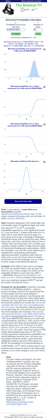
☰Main (8, 1)
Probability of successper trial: (16, 24)
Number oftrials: (38, 24)
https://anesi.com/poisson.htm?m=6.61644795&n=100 (20, 403)
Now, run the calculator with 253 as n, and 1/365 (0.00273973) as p (22, 314)
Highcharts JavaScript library (14, 257)
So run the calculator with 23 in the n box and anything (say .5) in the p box (23, 305)
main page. (32, 415)
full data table (26, 201)
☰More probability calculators (31, 1)
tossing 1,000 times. (16, 218)
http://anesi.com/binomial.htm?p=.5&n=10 (19, 214)
